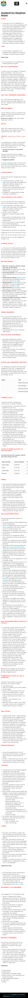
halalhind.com (6, 328)
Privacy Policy (6, 994)
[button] (26, 4)
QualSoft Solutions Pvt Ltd (17, 996)
